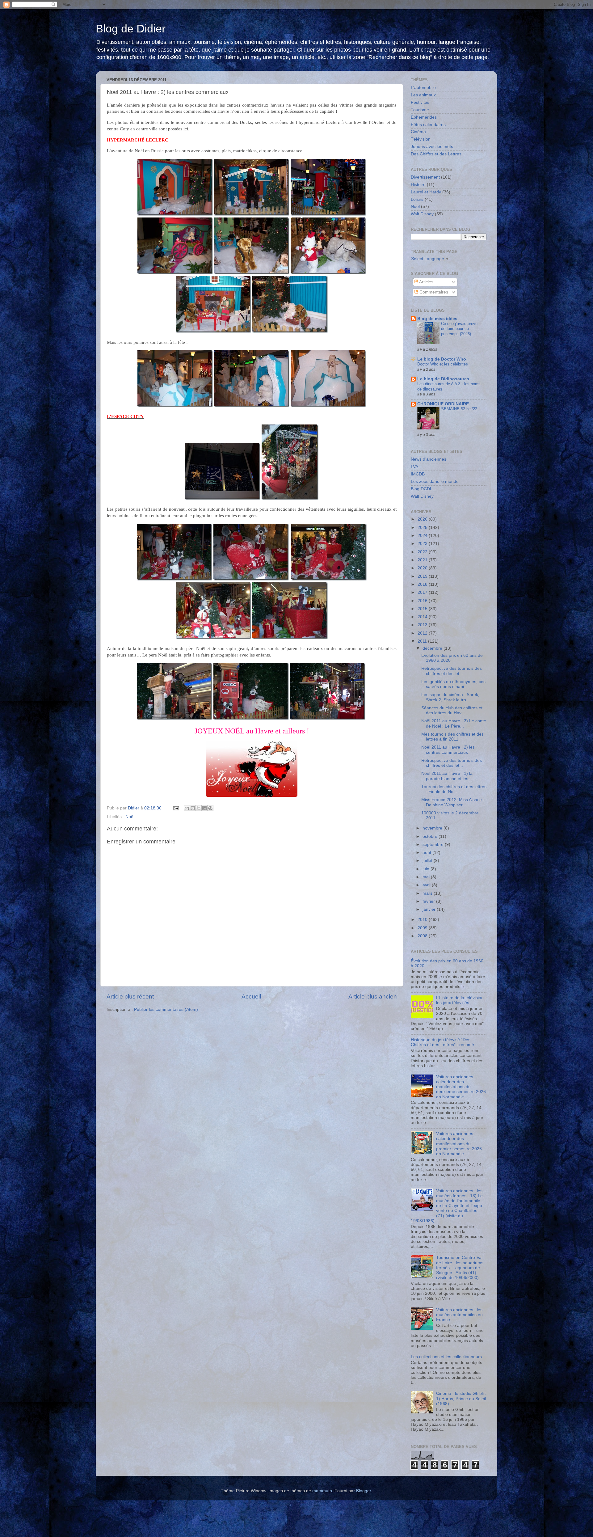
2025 (423, 527)
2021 (423, 560)
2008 (423, 936)
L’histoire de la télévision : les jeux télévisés (461, 1000)
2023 (423, 543)
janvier (430, 909)
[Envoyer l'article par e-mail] (175, 808)
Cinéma (418, 131)
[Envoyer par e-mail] (187, 808)
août (427, 852)
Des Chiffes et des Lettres (436, 154)
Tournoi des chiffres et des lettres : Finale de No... (453, 789)
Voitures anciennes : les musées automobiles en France (459, 1314)
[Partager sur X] (199, 808)
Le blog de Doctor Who (441, 359)
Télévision (421, 139)
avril (427, 885)
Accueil (251, 996)
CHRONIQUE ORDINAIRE (443, 404)
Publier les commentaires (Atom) (166, 1009)
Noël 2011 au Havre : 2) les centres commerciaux (448, 749)
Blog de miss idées (437, 318)
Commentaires (433, 292)
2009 (423, 928)
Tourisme (420, 110)
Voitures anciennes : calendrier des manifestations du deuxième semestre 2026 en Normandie (461, 1087)
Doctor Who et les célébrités (442, 364)
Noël (129, 816)
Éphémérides (424, 117)
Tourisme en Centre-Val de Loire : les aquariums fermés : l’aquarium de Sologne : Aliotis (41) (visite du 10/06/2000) (459, 1267)
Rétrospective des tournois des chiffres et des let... (451, 671)
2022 (423, 552)
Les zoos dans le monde (435, 481)
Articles (425, 282)
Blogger (363, 1490)
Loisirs (417, 199)
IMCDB (418, 474)
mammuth (322, 1490)
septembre (434, 844)
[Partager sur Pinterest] (210, 808)
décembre (433, 648)
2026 (423, 519)
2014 (423, 616)
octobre (431, 836)
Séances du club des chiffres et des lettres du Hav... (451, 710)
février (429, 901)
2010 (423, 919)
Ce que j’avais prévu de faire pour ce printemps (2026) (459, 328)
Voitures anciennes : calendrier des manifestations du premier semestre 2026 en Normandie (459, 1143)
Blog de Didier (131, 28)
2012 (423, 633)
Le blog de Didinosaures (443, 379)
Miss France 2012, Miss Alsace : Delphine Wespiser (452, 802)
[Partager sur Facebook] (204, 808)
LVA (414, 466)
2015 (423, 608)
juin (427, 869)
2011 (423, 641)
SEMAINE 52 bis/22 (459, 409)
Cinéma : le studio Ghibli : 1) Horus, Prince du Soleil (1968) (461, 1398)
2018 (423, 584)
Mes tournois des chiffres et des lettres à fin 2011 (452, 736)
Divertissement (425, 177)
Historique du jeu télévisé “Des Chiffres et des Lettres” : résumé (442, 1042)
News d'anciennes (428, 459)
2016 (423, 600)
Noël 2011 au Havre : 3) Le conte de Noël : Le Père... (453, 723)
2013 (423, 625)
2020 (423, 568)
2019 (423, 576)
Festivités (420, 102)
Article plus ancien (372, 996)
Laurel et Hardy (426, 192)
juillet (428, 860)
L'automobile (423, 87)
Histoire (418, 184)
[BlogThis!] (193, 808)
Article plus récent (130, 996)
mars (428, 893)
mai (427, 877)
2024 (423, 535)
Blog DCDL (421, 489)
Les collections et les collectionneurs (446, 1356)
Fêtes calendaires (428, 124)
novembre (433, 828)
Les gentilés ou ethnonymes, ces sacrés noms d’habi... (453, 684)
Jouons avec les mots (432, 146)
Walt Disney (422, 214)
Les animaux (423, 95)
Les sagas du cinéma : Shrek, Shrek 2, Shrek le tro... (450, 697)
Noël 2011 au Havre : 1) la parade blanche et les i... (447, 776)
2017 (423, 592)
